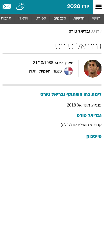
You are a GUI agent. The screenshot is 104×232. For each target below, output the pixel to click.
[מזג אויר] (20, 7)
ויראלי (23, 19)
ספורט (41, 19)
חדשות (79, 19)
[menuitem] (79, 19)
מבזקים (60, 19)
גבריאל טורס (79, 32)
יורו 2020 (78, 6)
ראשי (96, 19)
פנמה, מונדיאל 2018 (84, 105)
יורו (98, 32)
